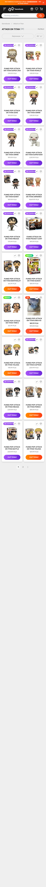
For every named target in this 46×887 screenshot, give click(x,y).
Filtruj (41, 29)
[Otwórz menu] (5, 9)
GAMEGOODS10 (32, 1)
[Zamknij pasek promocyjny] (43, 2)
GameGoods (6, 23)
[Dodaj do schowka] (19, 45)
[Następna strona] (28, 467)
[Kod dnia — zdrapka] (31, 9)
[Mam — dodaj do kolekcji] (15, 45)
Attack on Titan (18, 23)
